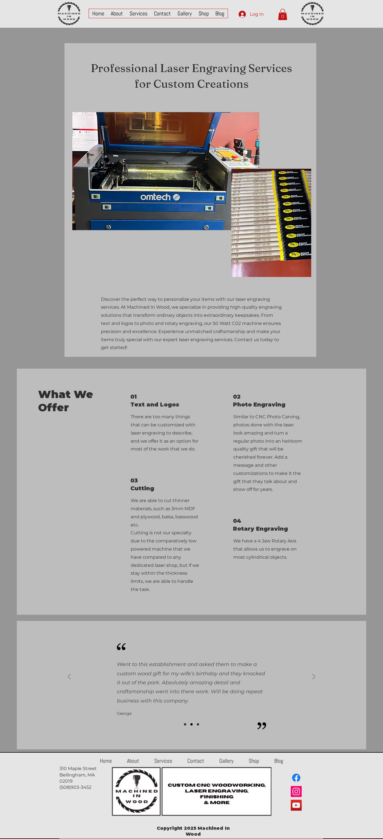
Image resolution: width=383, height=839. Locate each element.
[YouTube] (296, 805)
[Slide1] (185, 724)
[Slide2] (191, 724)
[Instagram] (296, 791)
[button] (282, 14)
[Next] (313, 677)
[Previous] (69, 677)
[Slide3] (198, 724)
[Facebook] (296, 777)
